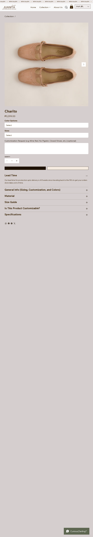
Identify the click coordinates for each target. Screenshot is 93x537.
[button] (71, 6)
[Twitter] (14, 223)
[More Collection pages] (49, 7)
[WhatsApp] (6, 223)
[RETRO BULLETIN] (46, 1)
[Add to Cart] (25, 168)
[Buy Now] (67, 168)
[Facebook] (9, 223)
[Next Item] (84, 64)
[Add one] (16, 160)
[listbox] (83, 6)
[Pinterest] (11, 223)
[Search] (66, 7)
